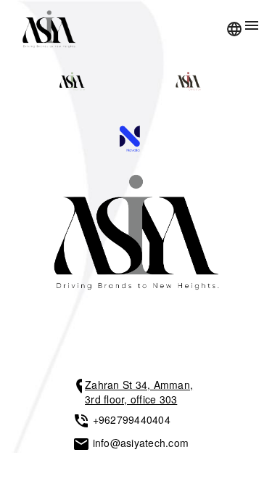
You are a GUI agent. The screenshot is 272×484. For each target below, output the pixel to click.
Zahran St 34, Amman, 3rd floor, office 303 (139, 391)
